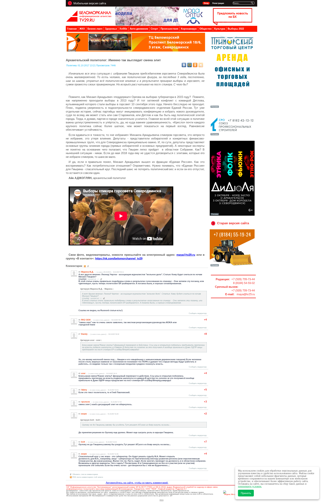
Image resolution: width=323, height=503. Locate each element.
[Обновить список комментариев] (88, 266)
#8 (79, 320)
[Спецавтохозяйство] (232, 266)
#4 (79, 402)
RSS (162, 500)
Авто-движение (139, 28)
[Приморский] (232, 107)
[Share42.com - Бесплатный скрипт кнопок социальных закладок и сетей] (201, 65)
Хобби (123, 28)
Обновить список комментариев (85, 474)
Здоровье (111, 28)
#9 (79, 272)
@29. (185, 254)
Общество (205, 28)
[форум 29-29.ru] (232, 135)
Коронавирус (189, 28)
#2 (79, 442)
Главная (72, 28)
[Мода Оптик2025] (159, 24)
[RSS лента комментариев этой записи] (85, 266)
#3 (79, 414)
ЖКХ (82, 28)
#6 (79, 373)
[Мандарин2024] (136, 50)
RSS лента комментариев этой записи (88, 477)
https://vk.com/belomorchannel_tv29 (118, 258)
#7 (79, 334)
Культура (219, 28)
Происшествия (169, 28)
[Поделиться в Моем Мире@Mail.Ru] (189, 65)
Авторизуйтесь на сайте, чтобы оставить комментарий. (137, 482)
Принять (246, 493)
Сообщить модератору (198, 313)
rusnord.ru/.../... (94, 279)
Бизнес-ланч (94, 28)
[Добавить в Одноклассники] (195, 65)
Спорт (154, 28)
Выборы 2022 (236, 28)
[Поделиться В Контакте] (184, 65)
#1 (79, 454)
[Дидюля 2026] (232, 215)
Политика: (72, 65)
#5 (79, 390)
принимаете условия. (250, 486)
